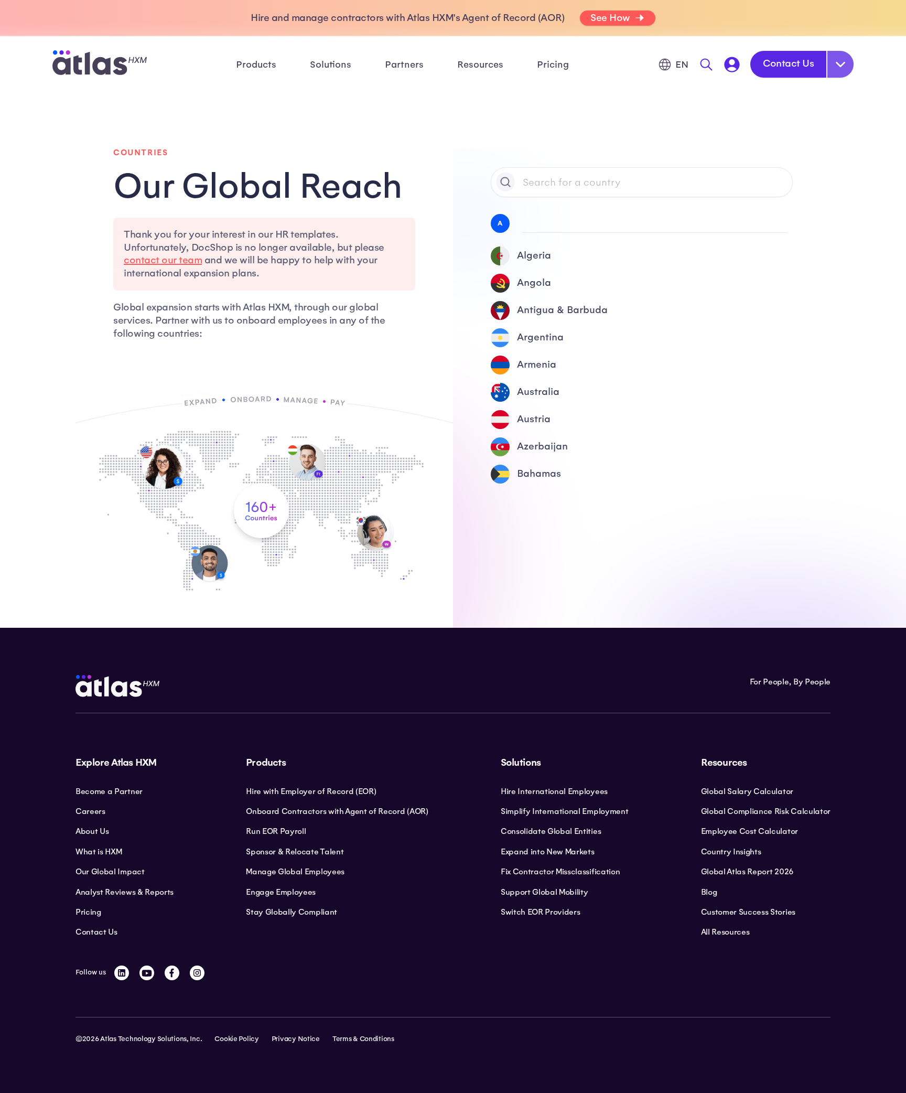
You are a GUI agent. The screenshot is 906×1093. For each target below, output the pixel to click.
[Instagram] (197, 973)
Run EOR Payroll (276, 831)
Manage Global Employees (295, 871)
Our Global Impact (110, 871)
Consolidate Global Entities (551, 831)
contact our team (163, 260)
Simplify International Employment (564, 811)
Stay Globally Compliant (291, 912)
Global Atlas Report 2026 (747, 871)
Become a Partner (109, 791)
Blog (709, 892)
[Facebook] (172, 973)
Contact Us (788, 63)
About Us (92, 831)
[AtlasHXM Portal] (732, 64)
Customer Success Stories (748, 912)
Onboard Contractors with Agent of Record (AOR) (337, 811)
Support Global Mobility (544, 892)
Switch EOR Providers (540, 912)
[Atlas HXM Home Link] (99, 64)
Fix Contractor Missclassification (560, 871)
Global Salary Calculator (747, 791)
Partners (404, 64)
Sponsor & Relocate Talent (294, 851)
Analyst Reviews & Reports (125, 892)
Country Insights (731, 851)
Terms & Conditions (363, 1039)
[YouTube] (146, 973)
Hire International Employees (554, 791)
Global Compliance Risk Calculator (765, 811)
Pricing (553, 64)
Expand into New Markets (548, 851)
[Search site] (706, 64)
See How (610, 18)
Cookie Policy (236, 1039)
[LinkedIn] (121, 973)
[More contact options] (840, 64)
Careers (90, 811)
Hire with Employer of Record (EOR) (311, 791)
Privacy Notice (296, 1039)
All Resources (725, 932)
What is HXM (99, 851)
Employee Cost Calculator (749, 831)
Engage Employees (281, 892)
